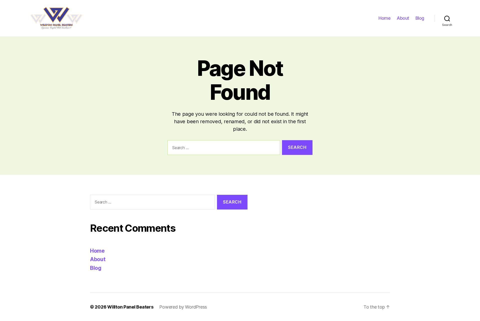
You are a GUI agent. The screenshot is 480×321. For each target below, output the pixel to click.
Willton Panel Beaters (130, 307)
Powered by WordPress (183, 307)
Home (384, 18)
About (403, 18)
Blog (420, 18)
